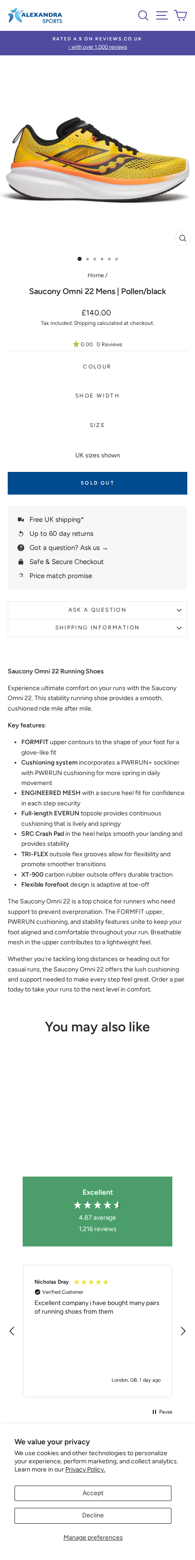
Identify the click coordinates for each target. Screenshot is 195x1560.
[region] (97, 1331)
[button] (97, 344)
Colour (97, 366)
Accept (93, 1493)
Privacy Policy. (85, 1469)
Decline (93, 1515)
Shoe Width (97, 395)
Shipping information (97, 627)
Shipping (85, 323)
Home (96, 275)
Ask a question (97, 610)
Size (98, 425)
